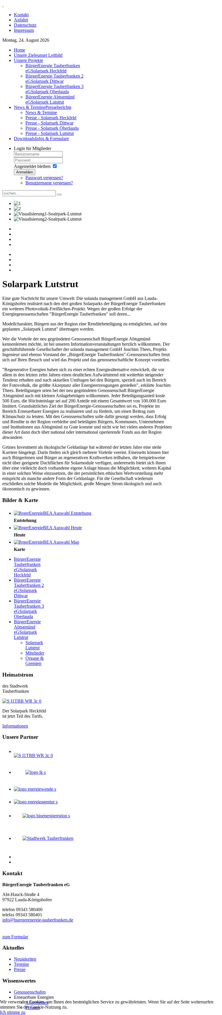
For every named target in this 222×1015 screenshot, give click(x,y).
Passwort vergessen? (44, 177)
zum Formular (15, 936)
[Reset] (59, 194)
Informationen (15, 725)
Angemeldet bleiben (32, 166)
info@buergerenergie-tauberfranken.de (37, 919)
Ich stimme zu (12, 1012)
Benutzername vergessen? (49, 182)
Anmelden (24, 172)
